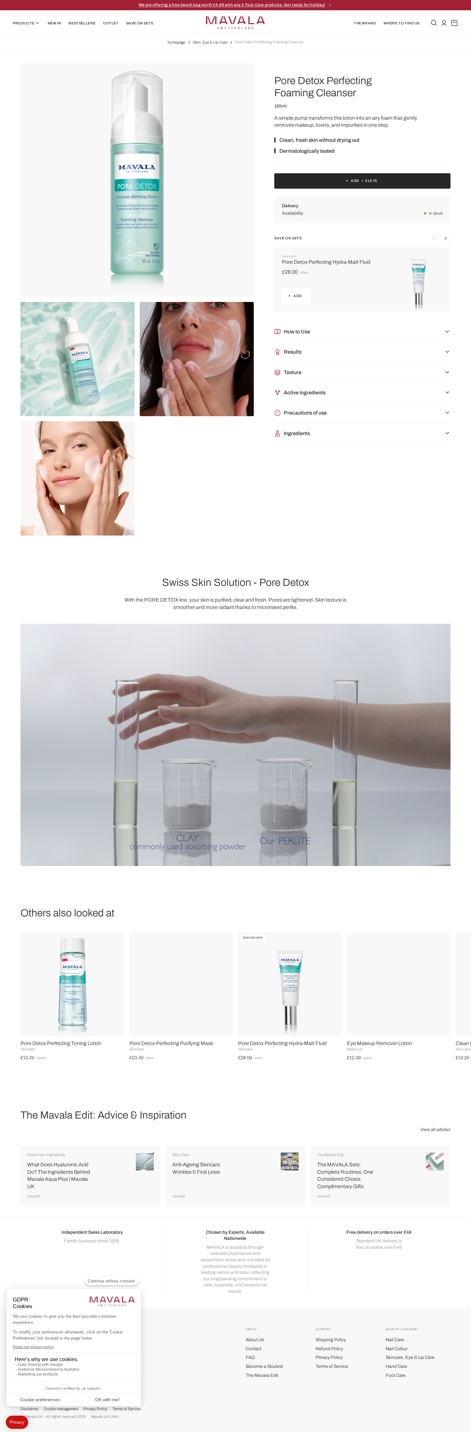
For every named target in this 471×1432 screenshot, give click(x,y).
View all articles (435, 1129)
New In (54, 23)
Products (23, 23)
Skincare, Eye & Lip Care (410, 1357)
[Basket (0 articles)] (454, 23)
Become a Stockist (264, 1366)
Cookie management (61, 1409)
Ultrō (114, 1416)
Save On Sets (139, 23)
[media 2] (78, 359)
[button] (453, 988)
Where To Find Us (402, 23)
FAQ (250, 1357)
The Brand (365, 23)
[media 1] (137, 180)
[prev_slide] (445, 238)
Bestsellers (82, 23)
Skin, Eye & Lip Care (210, 42)
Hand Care (396, 1366)
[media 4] (78, 478)
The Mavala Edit (262, 1375)
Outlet (111, 23)
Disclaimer (29, 1409)
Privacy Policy (329, 1357)
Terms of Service (332, 1366)
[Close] (270, 5)
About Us (255, 1339)
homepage (176, 42)
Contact (253, 1348)
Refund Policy (329, 1348)
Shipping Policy (331, 1339)
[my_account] (444, 23)
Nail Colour (397, 1348)
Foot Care (396, 1375)
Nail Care (395, 1339)
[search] (434, 23)
